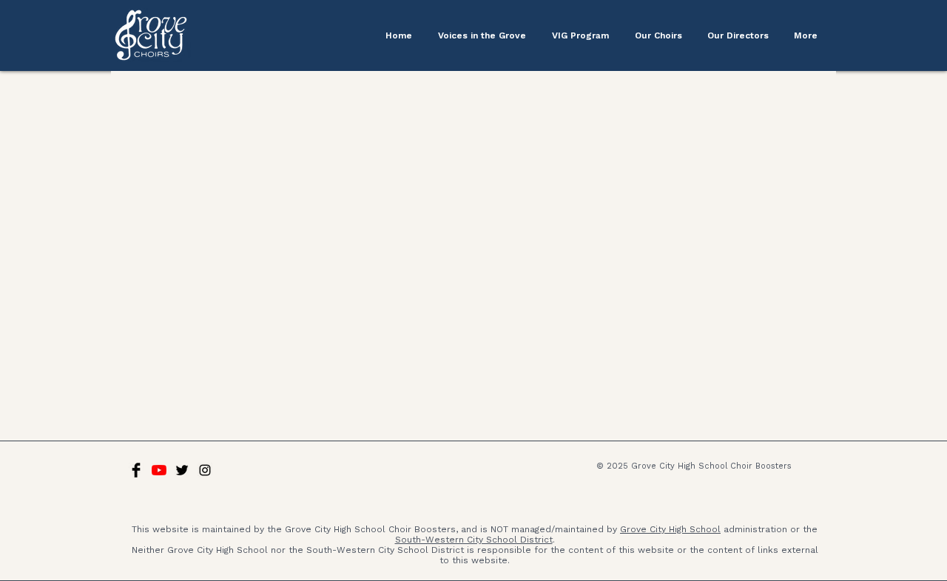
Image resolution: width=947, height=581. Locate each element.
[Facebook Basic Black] (136, 470)
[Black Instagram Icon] (205, 470)
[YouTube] (159, 470)
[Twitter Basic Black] (182, 470)
